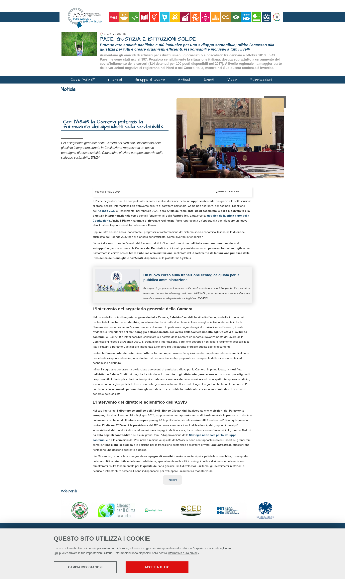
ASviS (107, 34)
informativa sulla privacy (183, 553)
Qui (56, 553)
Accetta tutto (157, 567)
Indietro (172, 479)
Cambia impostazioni (85, 567)
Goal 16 (120, 34)
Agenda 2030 (106, 210)
